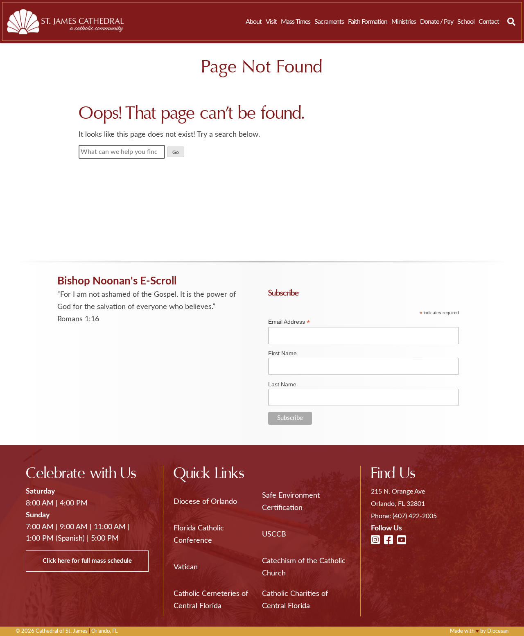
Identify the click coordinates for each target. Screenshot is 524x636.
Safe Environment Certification (291, 502)
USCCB (274, 534)
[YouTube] (401, 541)
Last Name (282, 384)
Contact (489, 21)
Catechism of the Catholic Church (304, 567)
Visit (271, 21)
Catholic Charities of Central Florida (295, 600)
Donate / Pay (436, 21)
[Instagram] (375, 541)
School (465, 21)
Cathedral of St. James (62, 631)
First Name (282, 353)
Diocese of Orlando (205, 501)
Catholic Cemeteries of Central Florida (211, 600)
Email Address (289, 322)
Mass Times (295, 21)
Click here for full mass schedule (87, 561)
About (254, 21)
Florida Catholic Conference (199, 534)
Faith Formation (367, 21)
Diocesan (497, 631)
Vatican (186, 567)
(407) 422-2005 (415, 516)
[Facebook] (388, 541)
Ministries (403, 21)
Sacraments (329, 21)
